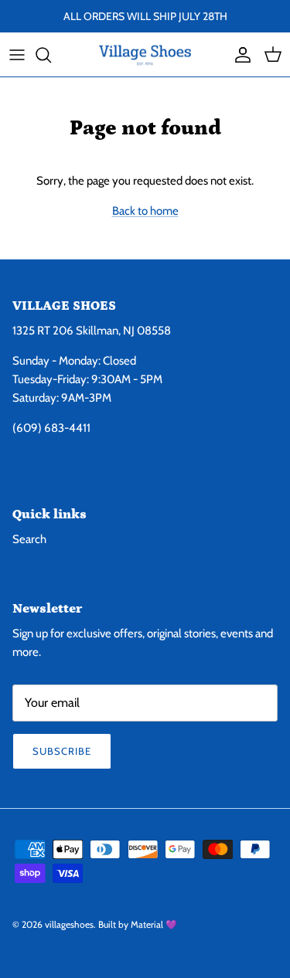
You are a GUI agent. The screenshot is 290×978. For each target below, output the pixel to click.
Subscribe (61, 751)
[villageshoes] (145, 55)
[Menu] (17, 55)
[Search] (51, 55)
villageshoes (69, 924)
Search (29, 539)
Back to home (145, 211)
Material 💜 (154, 924)
